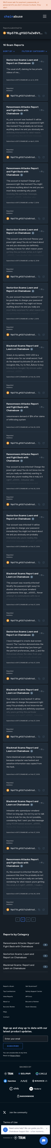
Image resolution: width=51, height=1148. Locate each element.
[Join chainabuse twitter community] (5, 1113)
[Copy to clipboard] (46, 33)
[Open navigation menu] (44, 16)
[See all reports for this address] (43, 96)
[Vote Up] (40, 62)
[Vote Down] (43, 62)
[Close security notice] (47, 5)
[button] (44, 16)
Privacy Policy (15, 1056)
